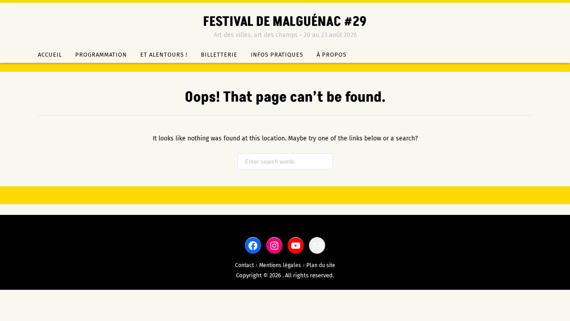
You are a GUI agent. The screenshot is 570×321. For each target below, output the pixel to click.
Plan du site (320, 265)
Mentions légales (280, 265)
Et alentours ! (163, 54)
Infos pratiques (277, 54)
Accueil (50, 54)
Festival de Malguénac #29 (285, 21)
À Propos (331, 54)
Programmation (101, 54)
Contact (244, 265)
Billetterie (219, 54)
